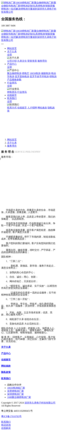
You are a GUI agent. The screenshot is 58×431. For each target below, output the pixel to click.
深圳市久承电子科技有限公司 (40, 402)
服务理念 (12, 146)
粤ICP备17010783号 (11, 416)
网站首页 (12, 48)
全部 (9, 54)
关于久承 (12, 142)
